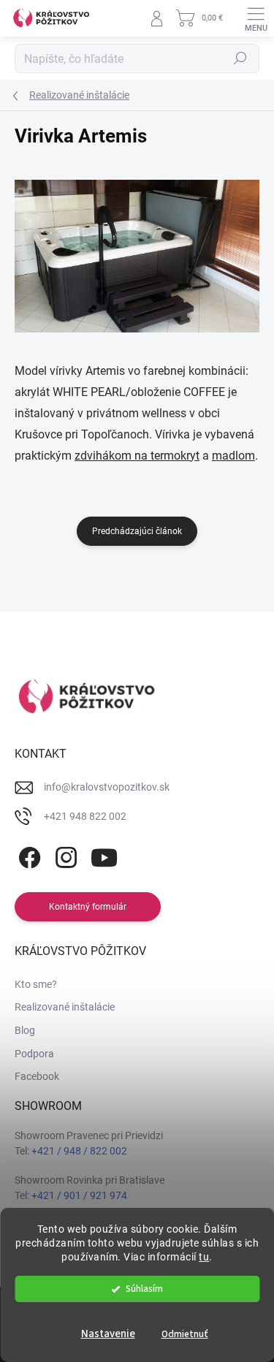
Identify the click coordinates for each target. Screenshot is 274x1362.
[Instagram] (64, 855)
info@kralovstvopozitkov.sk (107, 787)
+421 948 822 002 (85, 816)
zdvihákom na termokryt (137, 456)
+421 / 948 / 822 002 (79, 1151)
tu (204, 1257)
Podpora (34, 1053)
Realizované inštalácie (65, 1007)
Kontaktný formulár (87, 907)
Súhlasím (144, 1289)
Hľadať (240, 58)
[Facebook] (27, 855)
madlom (233, 456)
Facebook (37, 1076)
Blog (25, 1030)
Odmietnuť (184, 1334)
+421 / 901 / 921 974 (79, 1195)
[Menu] (255, 18)
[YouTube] (104, 855)
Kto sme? (36, 984)
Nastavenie (108, 1334)
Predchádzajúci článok (137, 531)
